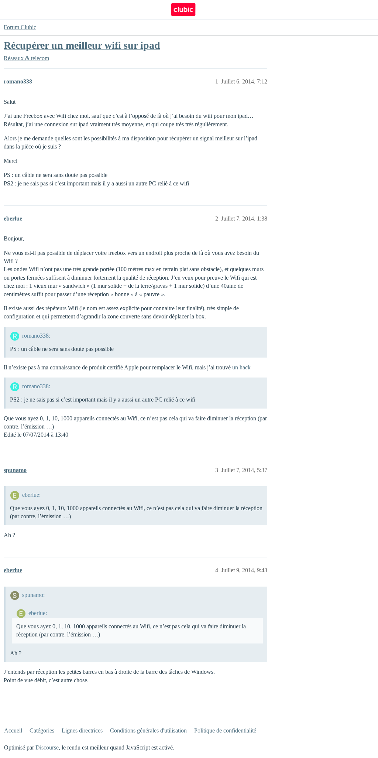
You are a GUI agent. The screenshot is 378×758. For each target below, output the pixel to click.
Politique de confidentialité (225, 730)
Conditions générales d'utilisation (148, 730)
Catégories (42, 730)
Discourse (47, 747)
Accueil (13, 730)
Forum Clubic (20, 27)
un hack (241, 367)
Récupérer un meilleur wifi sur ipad (82, 45)
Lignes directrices (82, 730)
